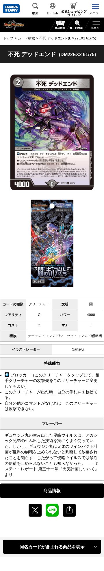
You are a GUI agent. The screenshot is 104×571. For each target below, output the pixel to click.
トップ (8, 38)
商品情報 (52, 490)
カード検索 (26, 38)
